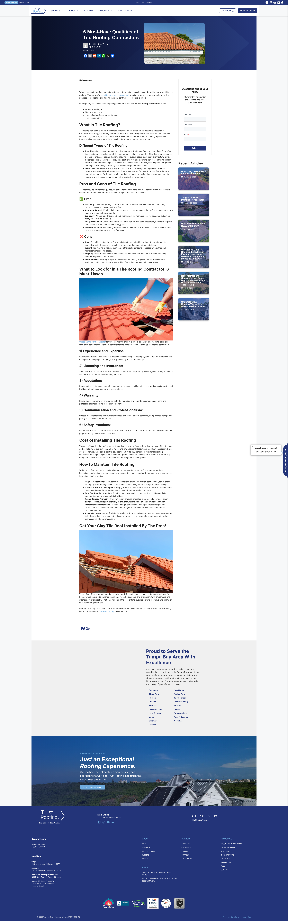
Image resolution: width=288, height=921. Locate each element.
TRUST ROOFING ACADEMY (231, 844)
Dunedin (152, 702)
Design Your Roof (11, 2)
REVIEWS (145, 859)
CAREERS (145, 855)
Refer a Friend (24, 2)
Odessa (152, 724)
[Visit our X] (108, 822)
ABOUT (72, 11)
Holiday (152, 705)
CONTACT (224, 870)
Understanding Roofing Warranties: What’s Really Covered (193, 304)
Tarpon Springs (180, 713)
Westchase (178, 721)
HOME (144, 844)
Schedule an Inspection (92, 787)
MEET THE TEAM (148, 851)
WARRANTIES (226, 862)
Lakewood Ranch (156, 709)
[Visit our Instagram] (104, 822)
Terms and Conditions (231, 917)
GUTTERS (185, 855)
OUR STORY (146, 847)
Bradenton (153, 690)
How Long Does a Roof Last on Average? (193, 172)
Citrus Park (154, 694)
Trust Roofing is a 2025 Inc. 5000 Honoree (156, 874)
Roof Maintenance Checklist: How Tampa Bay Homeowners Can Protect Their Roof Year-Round (193, 280)
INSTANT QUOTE (247, 11)
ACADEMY (88, 11)
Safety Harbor (180, 698)
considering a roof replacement (115, 95)
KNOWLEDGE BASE (228, 847)
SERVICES (55, 11)
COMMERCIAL (186, 847)
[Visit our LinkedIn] (113, 822)
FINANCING (225, 859)
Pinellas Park (179, 694)
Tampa (177, 709)
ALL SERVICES (186, 859)
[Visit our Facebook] (99, 822)
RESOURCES (103, 11)
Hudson (152, 698)
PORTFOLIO (123, 11)
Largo (151, 717)
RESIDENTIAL (186, 844)
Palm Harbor (179, 690)
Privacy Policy (246, 917)
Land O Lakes (155, 713)
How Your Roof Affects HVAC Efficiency (193, 224)
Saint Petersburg (181, 702)
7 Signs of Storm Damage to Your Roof (192, 198)
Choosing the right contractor (92, 342)
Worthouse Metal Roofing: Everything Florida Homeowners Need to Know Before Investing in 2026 (192, 254)
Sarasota (177, 705)
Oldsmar (152, 721)
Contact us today (106, 611)
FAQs (223, 866)
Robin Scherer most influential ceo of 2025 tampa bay (159, 880)
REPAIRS (184, 851)
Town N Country (181, 717)
